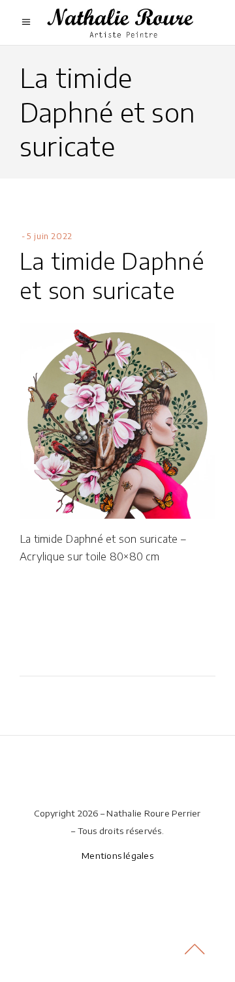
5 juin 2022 (49, 236)
